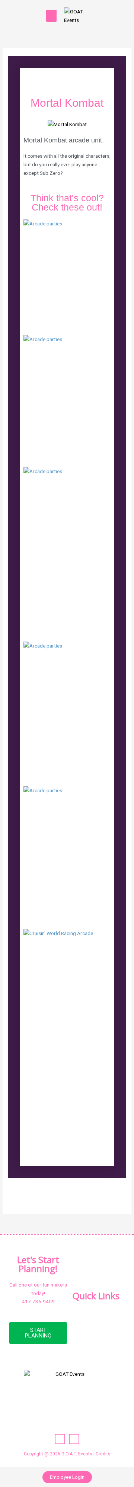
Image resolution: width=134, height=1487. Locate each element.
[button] (51, 16)
